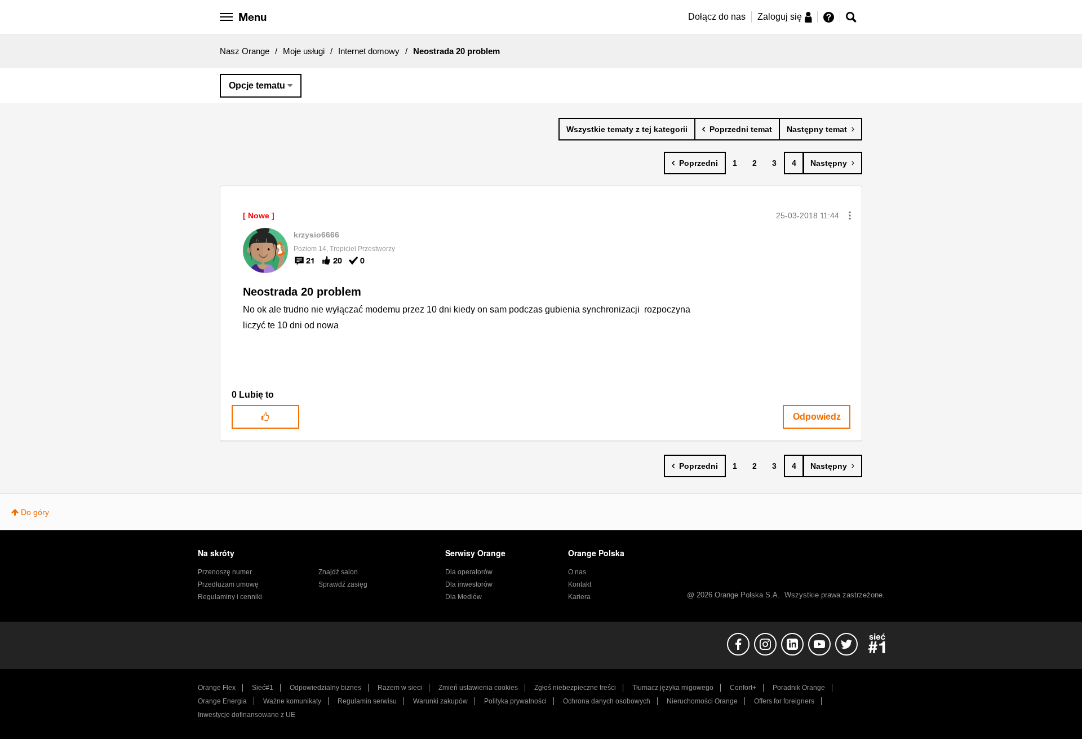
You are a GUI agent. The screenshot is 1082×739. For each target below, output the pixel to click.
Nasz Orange (244, 51)
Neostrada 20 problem (302, 291)
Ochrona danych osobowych (606, 701)
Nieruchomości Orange (702, 701)
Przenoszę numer (225, 572)
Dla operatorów (469, 572)
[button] (850, 215)
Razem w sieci (400, 688)
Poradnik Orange (799, 688)
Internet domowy (369, 51)
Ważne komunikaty (292, 701)
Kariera (579, 597)
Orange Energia (222, 701)
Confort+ (743, 688)
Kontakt (579, 584)
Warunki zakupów (440, 701)
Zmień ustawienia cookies (478, 688)
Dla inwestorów (469, 584)
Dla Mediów (463, 597)
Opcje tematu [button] (257, 85)
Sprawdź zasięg (342, 584)
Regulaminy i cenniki (230, 597)
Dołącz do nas (717, 16)
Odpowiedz (817, 416)
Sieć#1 (262, 688)
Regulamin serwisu (367, 701)
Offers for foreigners (784, 701)
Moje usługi (304, 51)
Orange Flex (217, 688)
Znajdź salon (338, 572)
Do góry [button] (35, 512)
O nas (577, 572)
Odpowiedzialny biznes (325, 688)
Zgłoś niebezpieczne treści (575, 688)
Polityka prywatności (515, 701)
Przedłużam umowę (228, 584)
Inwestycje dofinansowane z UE (246, 715)
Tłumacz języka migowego (672, 688)
